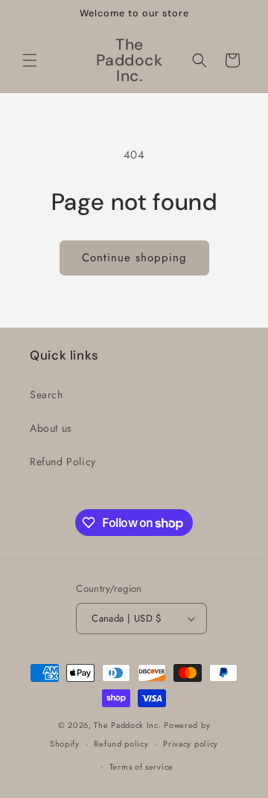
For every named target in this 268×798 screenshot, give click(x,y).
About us (51, 428)
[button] (29, 60)
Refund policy (121, 744)
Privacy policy (190, 744)
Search (46, 394)
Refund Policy (63, 461)
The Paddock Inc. (127, 725)
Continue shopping (134, 257)
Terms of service (141, 767)
